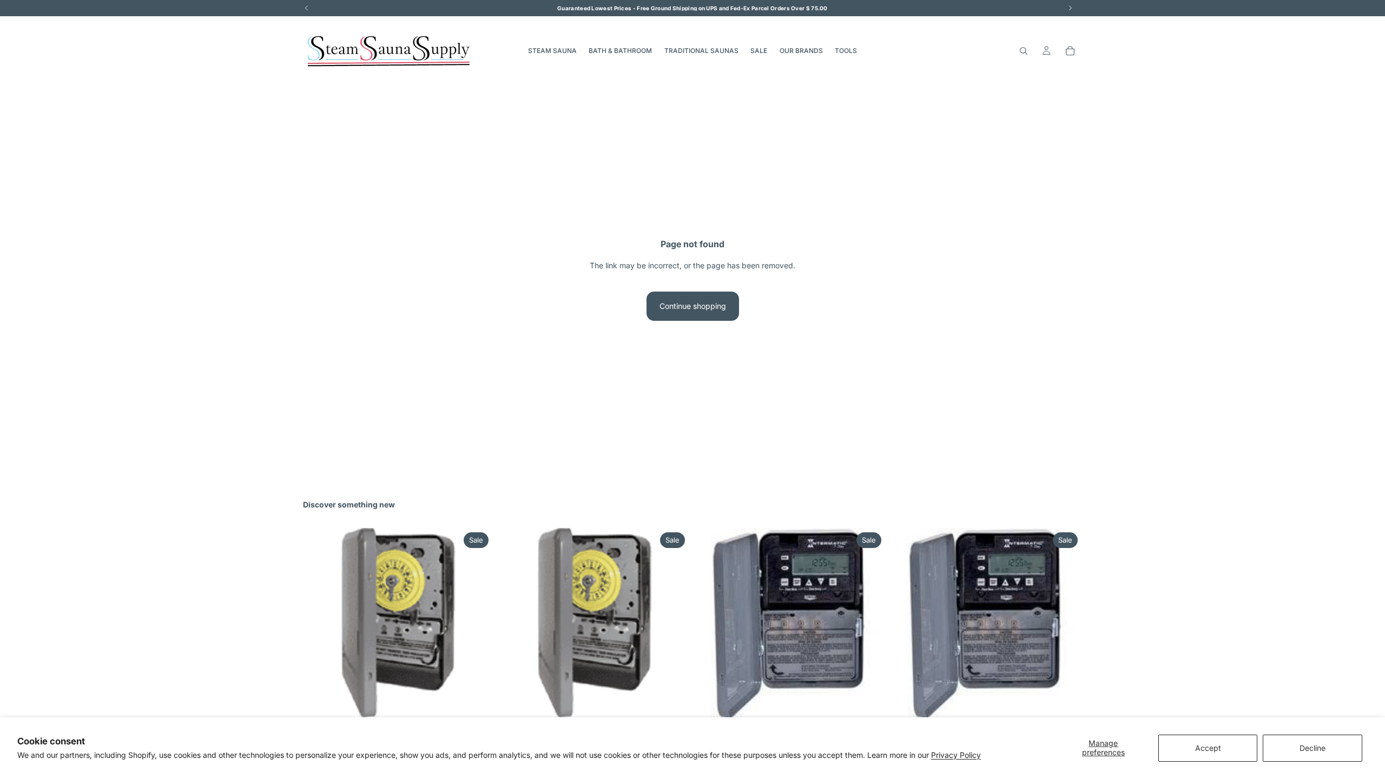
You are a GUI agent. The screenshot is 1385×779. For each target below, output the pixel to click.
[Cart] (1070, 51)
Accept (1208, 747)
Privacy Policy (956, 755)
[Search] (1024, 51)
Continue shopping (692, 306)
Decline (1312, 747)
